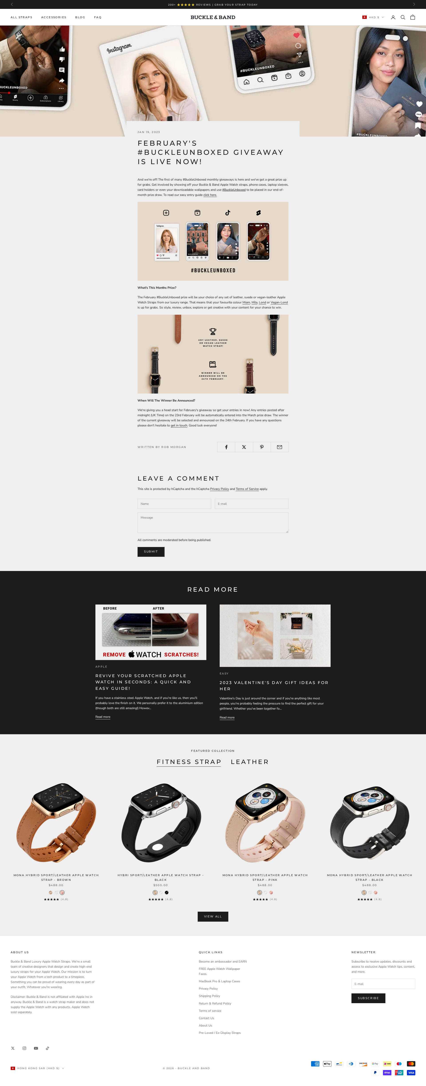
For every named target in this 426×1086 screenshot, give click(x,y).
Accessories (53, 17)
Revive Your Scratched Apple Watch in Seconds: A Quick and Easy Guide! (143, 682)
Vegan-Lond (279, 302)
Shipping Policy (209, 996)
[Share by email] (279, 447)
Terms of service (210, 1011)
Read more (102, 717)
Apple (101, 666)
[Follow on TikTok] (47, 1048)
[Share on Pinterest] (262, 447)
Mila (254, 302)
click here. (210, 195)
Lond (262, 302)
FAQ (98, 17)
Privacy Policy (219, 489)
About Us (205, 1025)
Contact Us (206, 1018)
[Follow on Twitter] (13, 1048)
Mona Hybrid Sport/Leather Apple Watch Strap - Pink (265, 877)
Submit (151, 552)
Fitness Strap (189, 762)
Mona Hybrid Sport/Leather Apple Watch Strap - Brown (56, 877)
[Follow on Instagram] (24, 1048)
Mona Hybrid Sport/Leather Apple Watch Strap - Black (370, 877)
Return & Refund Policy (215, 1003)
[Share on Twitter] (244, 447)
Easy (224, 673)
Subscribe (368, 998)
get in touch (179, 425)
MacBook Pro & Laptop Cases (219, 981)
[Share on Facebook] (226, 447)
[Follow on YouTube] (36, 1048)
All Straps (21, 17)
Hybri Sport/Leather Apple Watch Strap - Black (161, 877)
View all (213, 917)
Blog (80, 17)
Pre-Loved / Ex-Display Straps (220, 1033)
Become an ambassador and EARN (223, 961)
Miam (246, 302)
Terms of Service (247, 489)
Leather (250, 762)
